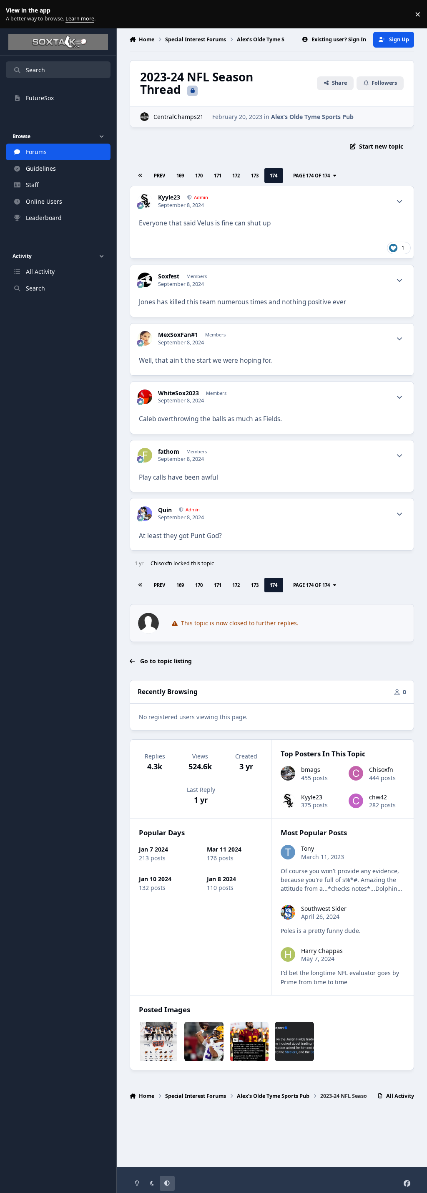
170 (199, 175)
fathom (168, 451)
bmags (310, 769)
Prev (159, 175)
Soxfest (168, 276)
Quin (165, 510)
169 (180, 175)
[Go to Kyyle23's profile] (145, 201)
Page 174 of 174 (311, 175)
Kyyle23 (169, 197)
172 (236, 175)
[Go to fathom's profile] (145, 455)
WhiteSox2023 (178, 393)
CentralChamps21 (178, 117)
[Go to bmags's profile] (288, 773)
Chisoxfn (161, 563)
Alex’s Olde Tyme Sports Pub (312, 117)
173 (255, 175)
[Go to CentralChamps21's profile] (144, 116)
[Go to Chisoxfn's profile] (356, 773)
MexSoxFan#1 (178, 335)
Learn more (16, 14)
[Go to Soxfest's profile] (145, 280)
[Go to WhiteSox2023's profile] (145, 396)
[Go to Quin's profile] (145, 513)
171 (217, 175)
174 (273, 175)
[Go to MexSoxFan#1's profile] (145, 338)
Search (35, 70)
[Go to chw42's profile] (356, 801)
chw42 (378, 797)
